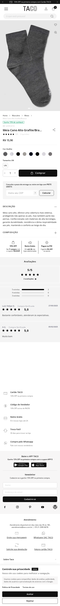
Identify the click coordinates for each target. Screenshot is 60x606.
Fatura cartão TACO (43, 549)
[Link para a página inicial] (5, 115)
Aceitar (30, 594)
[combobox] (30, 16)
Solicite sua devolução (16, 549)
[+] (15, 173)
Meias (26, 115)
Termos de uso (28, 587)
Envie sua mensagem (17, 537)
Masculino (16, 115)
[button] (29, 108)
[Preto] (18, 154)
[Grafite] (5, 154)
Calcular (46, 193)
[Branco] (12, 154)
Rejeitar (30, 601)
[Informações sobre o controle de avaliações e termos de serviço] (35, 279)
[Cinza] (24, 154)
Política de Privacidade (11, 587)
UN (5, 165)
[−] (5, 173)
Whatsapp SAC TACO (43, 537)
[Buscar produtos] (52, 16)
